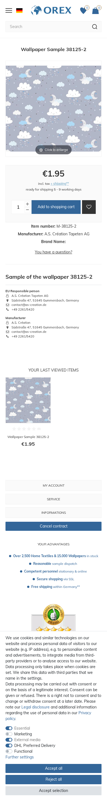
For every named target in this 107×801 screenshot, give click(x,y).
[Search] (95, 26)
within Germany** (55, 587)
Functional (23, 751)
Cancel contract (53, 526)
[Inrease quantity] (27, 204)
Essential (22, 728)
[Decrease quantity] (27, 210)
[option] (28, 415)
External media (27, 739)
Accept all (53, 768)
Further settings (19, 757)
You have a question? (53, 252)
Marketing (23, 734)
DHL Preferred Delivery (34, 745)
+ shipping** (59, 184)
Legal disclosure (35, 707)
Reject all (54, 779)
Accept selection (53, 790)
